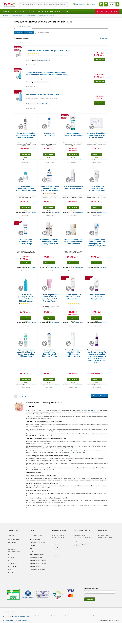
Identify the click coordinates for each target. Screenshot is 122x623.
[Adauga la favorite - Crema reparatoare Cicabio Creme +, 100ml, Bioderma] (106, 277)
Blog (67, 11)
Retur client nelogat (57, 556)
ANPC (31, 548)
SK (115, 620)
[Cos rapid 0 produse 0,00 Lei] (117, 4)
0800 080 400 (22, 620)
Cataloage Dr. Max (34, 11)
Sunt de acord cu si (97, 594)
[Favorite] (101, 4)
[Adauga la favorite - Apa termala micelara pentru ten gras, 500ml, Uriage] (106, 47)
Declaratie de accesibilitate (37, 569)
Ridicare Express (46, 60)
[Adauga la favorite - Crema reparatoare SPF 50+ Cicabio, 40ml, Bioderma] (82, 277)
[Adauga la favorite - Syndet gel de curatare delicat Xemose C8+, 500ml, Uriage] (59, 168)
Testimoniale (11, 569)
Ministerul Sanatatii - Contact (38, 563)
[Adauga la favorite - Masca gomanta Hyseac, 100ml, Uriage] (82, 115)
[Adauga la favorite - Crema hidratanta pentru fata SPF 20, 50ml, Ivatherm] (106, 168)
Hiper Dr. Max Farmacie (14, 563)
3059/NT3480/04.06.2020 (21, 616)
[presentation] (20, 53)
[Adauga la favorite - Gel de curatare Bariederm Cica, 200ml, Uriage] (35, 222)
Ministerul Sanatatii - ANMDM (38, 560)
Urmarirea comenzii (56, 11)
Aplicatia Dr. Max (12, 557)
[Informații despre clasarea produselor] (29, 38)
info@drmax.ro (9, 620)
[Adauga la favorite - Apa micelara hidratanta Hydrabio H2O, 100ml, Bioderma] (35, 168)
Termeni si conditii (35, 539)
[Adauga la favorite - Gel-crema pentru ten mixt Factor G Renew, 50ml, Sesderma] (82, 222)
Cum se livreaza (56, 544)
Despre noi (11, 554)
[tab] (23, 27)
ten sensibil (75, 433)
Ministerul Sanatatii (35, 566)
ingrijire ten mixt (92, 410)
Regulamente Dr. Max (36, 557)
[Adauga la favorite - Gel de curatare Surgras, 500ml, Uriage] (106, 91)
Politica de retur (56, 553)
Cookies (32, 545)
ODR (31, 551)
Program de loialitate (80, 541)
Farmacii (45, 11)
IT (118, 620)
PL (117, 620)
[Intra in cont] (106, 4)
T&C (95, 594)
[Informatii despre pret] (103, 55)
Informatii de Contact (13, 539)
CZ (112, 620)
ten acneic (74, 430)
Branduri (10, 572)
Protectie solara (20, 11)
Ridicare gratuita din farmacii (60, 547)
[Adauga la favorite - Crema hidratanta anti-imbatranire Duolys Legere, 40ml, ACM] (59, 222)
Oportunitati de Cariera (103, 541)
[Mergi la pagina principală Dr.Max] (9, 4)
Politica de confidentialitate (37, 542)
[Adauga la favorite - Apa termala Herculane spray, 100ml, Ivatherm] (82, 168)
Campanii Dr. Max (13, 566)
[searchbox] (43, 4)
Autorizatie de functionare (37, 554)
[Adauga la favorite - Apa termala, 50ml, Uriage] (59, 115)
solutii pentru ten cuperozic (76, 450)
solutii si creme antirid (53, 447)
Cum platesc (55, 550)
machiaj (70, 463)
